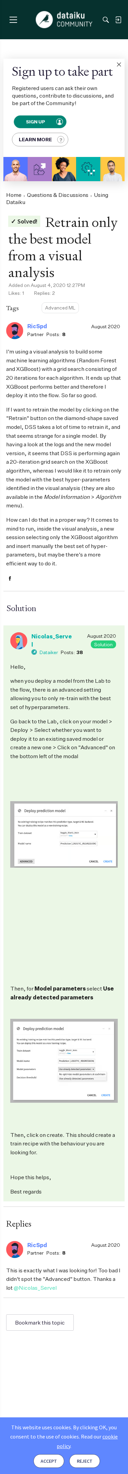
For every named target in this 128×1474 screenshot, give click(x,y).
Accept (49, 1461)
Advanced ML (60, 307)
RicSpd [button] (37, 326)
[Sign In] (118, 19)
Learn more (35, 139)
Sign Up (35, 121)
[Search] (106, 19)
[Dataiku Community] (64, 19)
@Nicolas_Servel (35, 1287)
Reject (85, 1461)
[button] (119, 64)
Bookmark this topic (40, 1322)
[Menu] (13, 19)
